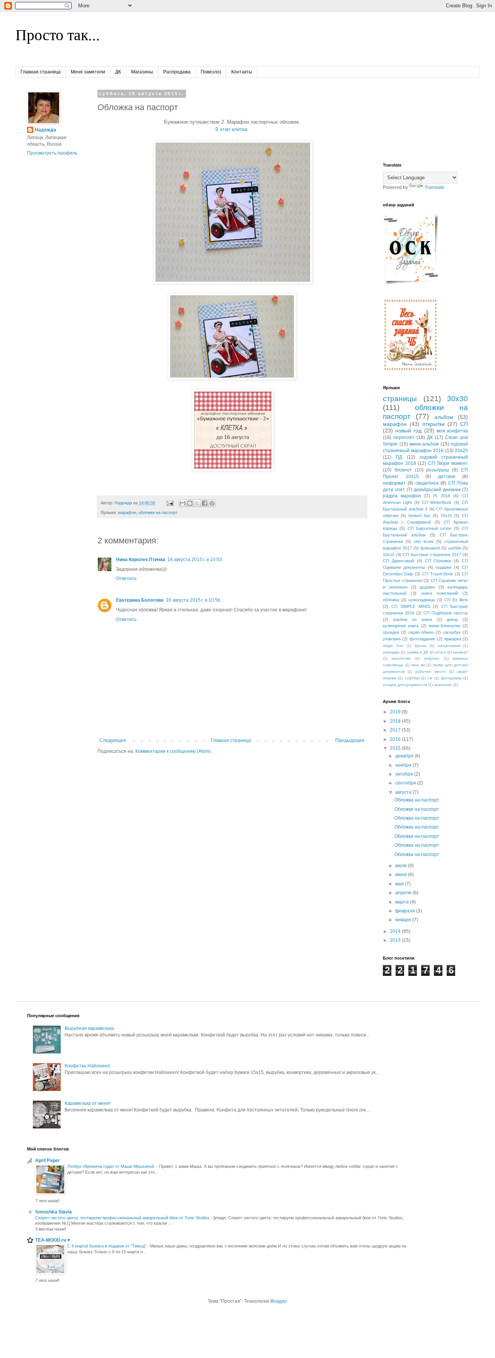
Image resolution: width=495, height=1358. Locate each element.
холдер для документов (405, 684)
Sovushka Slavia (53, 1212)
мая (400, 884)
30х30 (457, 399)
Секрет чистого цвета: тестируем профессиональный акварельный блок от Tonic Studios (123, 1217)
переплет (404, 437)
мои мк (418, 665)
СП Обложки (438, 560)
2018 (396, 721)
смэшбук (452, 632)
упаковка (392, 638)
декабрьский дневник (437, 489)
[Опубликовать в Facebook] (204, 503)
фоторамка (451, 678)
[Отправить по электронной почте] (182, 503)
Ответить (126, 578)
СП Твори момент (448, 463)
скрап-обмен (421, 632)
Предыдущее (350, 740)
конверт (460, 652)
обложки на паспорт (158, 512)
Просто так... (57, 34)
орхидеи (391, 632)
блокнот (403, 470)
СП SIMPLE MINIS (410, 606)
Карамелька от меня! (88, 1103)
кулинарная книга (400, 625)
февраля (405, 911)
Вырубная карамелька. (90, 1028)
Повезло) (211, 72)
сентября (406, 783)
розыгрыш (437, 470)
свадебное (427, 483)
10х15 (388, 554)
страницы (400, 399)
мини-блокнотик (444, 625)
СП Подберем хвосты (445, 613)
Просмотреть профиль (52, 153)
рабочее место (430, 671)
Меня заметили (88, 72)
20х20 (461, 450)
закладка (391, 652)
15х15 (446, 515)
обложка (391, 599)
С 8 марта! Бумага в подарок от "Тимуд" (107, 1246)
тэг (430, 678)
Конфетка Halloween (87, 1066)
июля (401, 865)
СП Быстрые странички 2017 (432, 554)
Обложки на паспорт (416, 809)
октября (404, 774)
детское (447, 476)
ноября (404, 765)
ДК (118, 72)
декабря (405, 756)
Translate (434, 187)
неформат (394, 483)
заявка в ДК (417, 652)
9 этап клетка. (232, 129)
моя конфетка (452, 431)
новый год (408, 430)
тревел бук (419, 515)
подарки (443, 567)
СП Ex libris (456, 599)
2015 (396, 748)
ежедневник (449, 645)
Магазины (142, 72)
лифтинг (432, 658)
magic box (393, 645)
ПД (399, 457)
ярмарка (452, 638)
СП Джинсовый (398, 560)
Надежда (45, 130)
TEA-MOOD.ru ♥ (52, 1240)
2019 (396, 712)
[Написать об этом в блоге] (190, 503)
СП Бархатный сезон (430, 528)
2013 (396, 940)
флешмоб (430, 548)
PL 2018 (442, 496)
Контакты (241, 72)
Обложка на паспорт (416, 800)
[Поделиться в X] (197, 503)
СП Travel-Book (437, 574)
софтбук (412, 678)
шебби (454, 548)
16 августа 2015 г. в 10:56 (193, 600)
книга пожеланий (440, 593)
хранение (443, 684)
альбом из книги (412, 619)
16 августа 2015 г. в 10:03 (194, 559)
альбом (443, 417)
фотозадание (422, 638)
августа (404, 792)
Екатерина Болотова (140, 600)
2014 (396, 931)
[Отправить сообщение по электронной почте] (170, 502)
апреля (404, 892)
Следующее (112, 740)
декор (452, 619)
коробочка (401, 658)
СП (464, 424)
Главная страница (40, 72)
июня (401, 874)
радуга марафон (402, 496)
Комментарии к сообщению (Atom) (173, 751)
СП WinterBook (437, 502)
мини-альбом (424, 444)
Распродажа (177, 72)
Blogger (278, 1301)
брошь (421, 645)
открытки (433, 424)
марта (402, 902)
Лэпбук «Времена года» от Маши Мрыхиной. (111, 1166)
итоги (440, 652)
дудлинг (427, 587)
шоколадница (421, 599)
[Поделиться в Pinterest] (212, 503)
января (403, 919)
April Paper (47, 1160)
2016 (396, 739)
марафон (127, 512)
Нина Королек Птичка (140, 559)
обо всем (424, 541)
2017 (396, 730)
